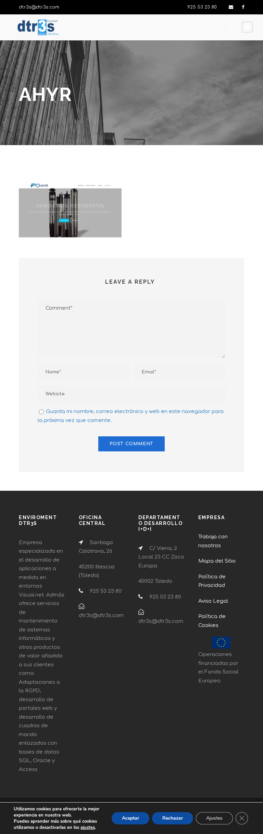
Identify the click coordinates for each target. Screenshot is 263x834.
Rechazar (172, 818)
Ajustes (214, 818)
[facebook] (243, 7)
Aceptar (130, 818)
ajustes (87, 827)
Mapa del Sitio (217, 561)
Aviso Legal (213, 601)
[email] (231, 7)
